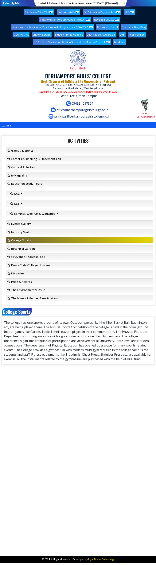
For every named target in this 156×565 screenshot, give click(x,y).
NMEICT (12, 431)
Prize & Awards (21, 282)
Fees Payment (137, 34)
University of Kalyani (19, 444)
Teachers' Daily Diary (134, 27)
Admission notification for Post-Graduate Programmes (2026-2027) (50, 27)
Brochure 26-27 (67, 12)
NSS (16, 203)
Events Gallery (20, 224)
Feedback (119, 42)
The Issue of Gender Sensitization (34, 298)
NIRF (127, 12)
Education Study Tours (26, 183)
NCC (16, 193)
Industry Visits (20, 232)
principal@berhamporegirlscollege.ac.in (82, 116)
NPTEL (11, 419)
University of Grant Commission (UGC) (30, 456)
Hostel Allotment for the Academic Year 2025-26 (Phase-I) (66, 3)
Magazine (17, 273)
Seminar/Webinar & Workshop (34, 213)
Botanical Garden (22, 248)
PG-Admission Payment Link (100, 12)
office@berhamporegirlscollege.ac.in (82, 110)
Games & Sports (21, 150)
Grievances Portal (107, 27)
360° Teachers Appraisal (101, 34)
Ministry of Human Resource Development (33, 477)
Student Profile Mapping (69, 34)
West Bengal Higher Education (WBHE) (31, 471)
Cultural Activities (22, 167)
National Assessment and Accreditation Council (36, 484)
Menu (8, 125)
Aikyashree (14, 496)
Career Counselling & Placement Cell (35, 159)
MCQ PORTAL (21, 34)
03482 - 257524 (82, 103)
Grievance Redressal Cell (27, 257)
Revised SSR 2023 (104, 19)
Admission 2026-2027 (37, 12)
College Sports (20, 240)
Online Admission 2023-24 (23, 450)
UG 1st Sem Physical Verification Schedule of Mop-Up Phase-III (70, 42)
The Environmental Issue (27, 290)
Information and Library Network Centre (32, 425)
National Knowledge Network (25, 438)
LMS (122, 34)
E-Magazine (18, 175)
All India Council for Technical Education (31, 490)
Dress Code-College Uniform (30, 265)
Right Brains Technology (101, 559)
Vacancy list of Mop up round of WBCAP (63, 19)
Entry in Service (42, 34)
